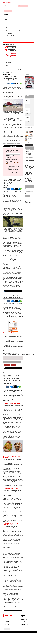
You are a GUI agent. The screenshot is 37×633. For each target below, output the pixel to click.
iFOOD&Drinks (6, 308)
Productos (7, 22)
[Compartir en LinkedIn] (19, 83)
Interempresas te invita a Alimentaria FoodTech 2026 (29, 161)
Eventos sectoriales (28, 202)
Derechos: (9, 169)
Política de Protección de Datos (12, 173)
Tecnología (7, 24)
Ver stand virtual (14, 365)
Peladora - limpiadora (27, 123)
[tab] (18, 30)
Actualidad (7, 16)
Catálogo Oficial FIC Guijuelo (12, 35)
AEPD (17, 172)
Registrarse (23, 616)
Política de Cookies (24, 624)
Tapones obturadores (28, 106)
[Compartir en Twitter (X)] (16, 83)
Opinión (6, 19)
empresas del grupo (11, 168)
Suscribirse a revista (24, 619)
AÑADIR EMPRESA (6, 628)
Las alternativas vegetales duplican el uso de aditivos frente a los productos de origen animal (29, 167)
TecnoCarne (9, 33)
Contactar (6, 65)
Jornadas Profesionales (28, 197)
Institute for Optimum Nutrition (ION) (14, 394)
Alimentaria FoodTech (10, 304)
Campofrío (5, 86)
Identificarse (23, 615)
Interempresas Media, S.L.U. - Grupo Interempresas (20, 631)
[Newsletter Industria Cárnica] (29, 135)
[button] (12, 30)
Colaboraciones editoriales (25, 625)
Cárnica (6, 14)
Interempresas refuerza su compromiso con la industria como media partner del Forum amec (29, 174)
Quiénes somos (7, 625)
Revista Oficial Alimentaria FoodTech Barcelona (16, 38)
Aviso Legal (13, 162)
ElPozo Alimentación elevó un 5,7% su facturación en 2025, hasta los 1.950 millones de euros (29, 180)
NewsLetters (23, 618)
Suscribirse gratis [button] (23, 5)
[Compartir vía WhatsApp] (21, 83)
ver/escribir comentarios (13, 368)
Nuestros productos (8, 62)
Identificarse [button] (8, 11)
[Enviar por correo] (12, 83)
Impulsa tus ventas (28, 199)
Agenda (6, 27)
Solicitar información (7, 365)
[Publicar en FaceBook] (14, 83)
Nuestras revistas (7, 59)
